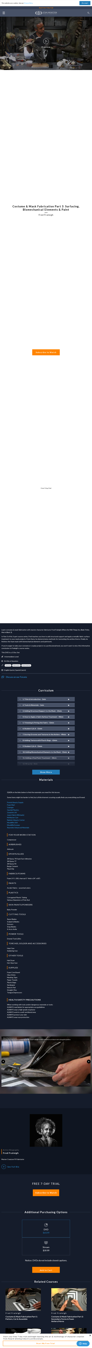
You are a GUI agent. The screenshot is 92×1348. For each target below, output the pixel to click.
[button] (46, 699)
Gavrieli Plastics (13, 810)
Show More (46, 772)
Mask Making (26, 665)
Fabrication (16, 665)
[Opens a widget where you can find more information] (83, 1344)
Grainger (10, 807)
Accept (85, 3)
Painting (8, 665)
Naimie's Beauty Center (16, 820)
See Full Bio (13, 1167)
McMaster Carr (12, 817)
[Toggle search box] (89, 13)
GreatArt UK (12, 812)
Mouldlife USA (12, 823)
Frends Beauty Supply (15, 802)
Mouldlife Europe (13, 825)
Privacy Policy (28, 3)
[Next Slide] (89, 1061)
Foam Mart (11, 805)
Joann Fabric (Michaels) (15, 815)
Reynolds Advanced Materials (18, 828)
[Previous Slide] (3, 1061)
